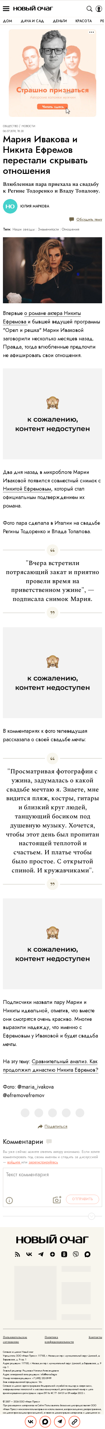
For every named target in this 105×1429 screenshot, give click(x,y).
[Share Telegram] (60, 1422)
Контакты (95, 1337)
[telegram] (41, 1254)
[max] (87, 1254)
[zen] (52, 1254)
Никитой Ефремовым (27, 489)
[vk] (29, 1254)
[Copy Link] (74, 1422)
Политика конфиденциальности (59, 1339)
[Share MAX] (45, 1422)
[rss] (17, 1254)
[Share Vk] (30, 1422)
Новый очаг (33, 8)
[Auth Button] (99, 9)
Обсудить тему (89, 219)
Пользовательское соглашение (15, 1339)
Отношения (70, 229)
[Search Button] (89, 9)
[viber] (76, 1254)
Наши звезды (24, 229)
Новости (28, 126)
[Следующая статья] (52, 1216)
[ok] (64, 1254)
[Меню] (6, 9)
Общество (10, 126)
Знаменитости (48, 229)
